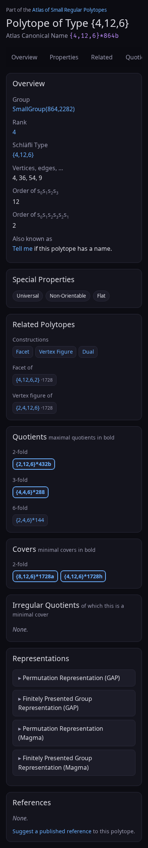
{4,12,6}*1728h (83, 576)
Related (102, 57)
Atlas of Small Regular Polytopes (69, 9)
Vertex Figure (56, 351)
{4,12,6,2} (34, 379)
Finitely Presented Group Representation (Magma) (55, 762)
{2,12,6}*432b (33, 463)
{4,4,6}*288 (30, 491)
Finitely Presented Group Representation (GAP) (55, 703)
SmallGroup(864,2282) (44, 109)
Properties (64, 57)
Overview (24, 57)
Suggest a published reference (52, 831)
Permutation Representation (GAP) (71, 678)
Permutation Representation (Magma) (60, 733)
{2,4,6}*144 (30, 519)
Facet (22, 351)
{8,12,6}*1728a (35, 576)
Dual (88, 351)
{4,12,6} (23, 155)
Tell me (23, 248)
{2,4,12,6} (34, 407)
